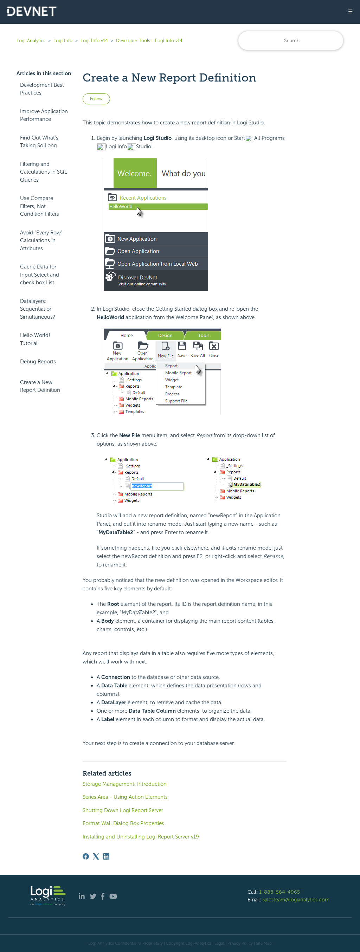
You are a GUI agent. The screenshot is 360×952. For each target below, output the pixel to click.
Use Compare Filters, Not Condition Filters (39, 206)
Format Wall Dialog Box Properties (123, 823)
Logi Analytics (31, 40)
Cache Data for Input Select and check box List (39, 275)
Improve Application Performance (44, 115)
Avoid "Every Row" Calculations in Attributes (41, 240)
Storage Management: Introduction (125, 784)
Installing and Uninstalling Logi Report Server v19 (141, 837)
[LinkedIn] (106, 856)
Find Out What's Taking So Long (39, 142)
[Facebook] (86, 856)
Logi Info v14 (94, 40)
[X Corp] (96, 856)
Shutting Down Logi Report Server (123, 810)
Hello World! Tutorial (35, 339)
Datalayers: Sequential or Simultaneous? (37, 309)
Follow (96, 98)
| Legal (218, 943)
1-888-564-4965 (279, 892)
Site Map (264, 943)
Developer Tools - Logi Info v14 (149, 40)
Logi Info (62, 40)
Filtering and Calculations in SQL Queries (43, 172)
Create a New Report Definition (40, 386)
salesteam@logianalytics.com (296, 899)
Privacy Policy (240, 943)
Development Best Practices (42, 89)
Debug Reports (38, 361)
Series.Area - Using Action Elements (125, 797)
